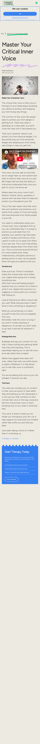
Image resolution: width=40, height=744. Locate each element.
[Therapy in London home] (8, 3)
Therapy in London (10, 438)
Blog (2, 33)
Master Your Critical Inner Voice (17, 33)
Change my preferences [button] (20, 18)
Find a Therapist (11, 479)
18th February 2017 (7, 73)
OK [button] (20, 14)
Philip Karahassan (7, 71)
